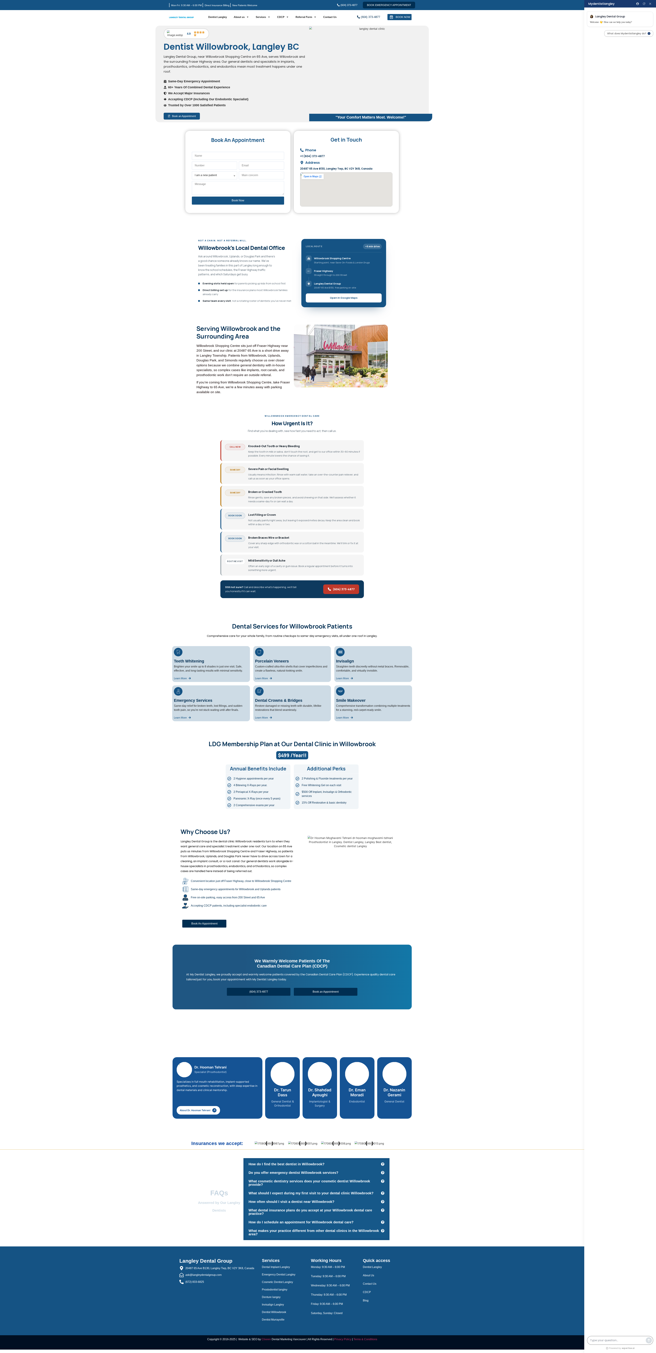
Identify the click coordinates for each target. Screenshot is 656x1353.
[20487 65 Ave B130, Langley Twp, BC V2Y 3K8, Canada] (181, 1268)
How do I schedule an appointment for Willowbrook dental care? (301, 1222)
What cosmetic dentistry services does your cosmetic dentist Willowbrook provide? (309, 1182)
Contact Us (330, 17)
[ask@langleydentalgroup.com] (181, 1275)
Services (261, 17)
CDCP (280, 17)
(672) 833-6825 (194, 1281)
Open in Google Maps (344, 298)
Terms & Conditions (365, 1339)
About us (239, 17)
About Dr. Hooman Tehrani (195, 1110)
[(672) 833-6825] (181, 1282)
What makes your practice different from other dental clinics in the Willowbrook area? (314, 1232)
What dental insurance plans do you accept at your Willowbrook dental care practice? (310, 1212)
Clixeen (266, 1339)
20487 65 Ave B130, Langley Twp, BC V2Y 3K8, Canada (219, 1268)
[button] (316, 1164)
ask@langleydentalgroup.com (203, 1274)
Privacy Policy (342, 1339)
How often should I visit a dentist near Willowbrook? (291, 1202)
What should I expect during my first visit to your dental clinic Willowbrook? (311, 1193)
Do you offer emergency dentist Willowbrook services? (293, 1173)
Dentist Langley (217, 17)
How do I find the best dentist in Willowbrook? (286, 1164)
